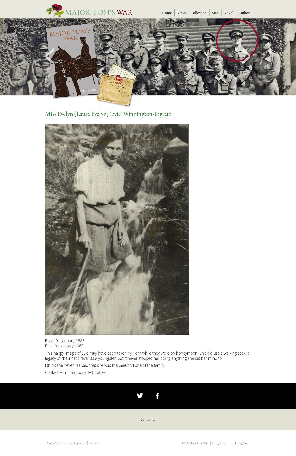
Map (215, 13)
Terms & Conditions (75, 443)
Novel (228, 13)
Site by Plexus (219, 443)
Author (244, 13)
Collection (198, 13)
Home (167, 13)
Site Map (95, 443)
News (181, 13)
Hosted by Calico (240, 443)
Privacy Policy (53, 443)
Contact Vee (148, 419)
